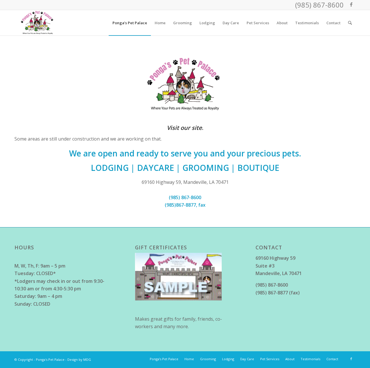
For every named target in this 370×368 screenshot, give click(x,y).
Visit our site (184, 128)
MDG (87, 359)
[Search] (350, 23)
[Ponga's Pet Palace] (37, 23)
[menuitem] (130, 23)
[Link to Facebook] (351, 4)
